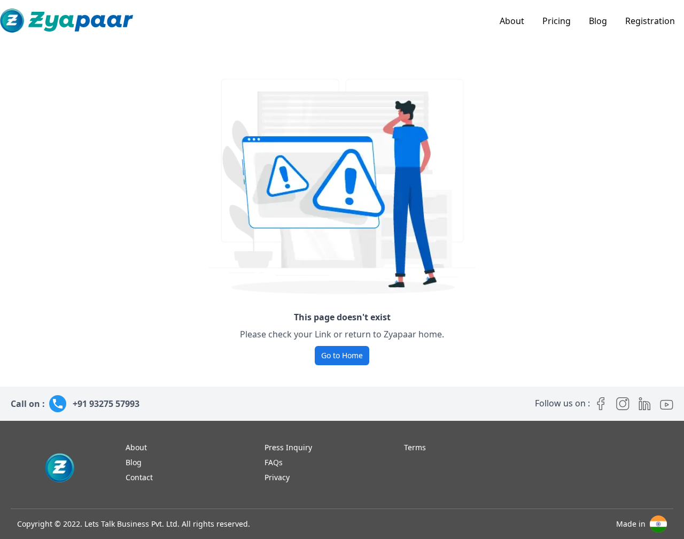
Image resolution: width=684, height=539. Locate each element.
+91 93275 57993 (106, 404)
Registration (650, 21)
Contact (139, 477)
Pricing (556, 21)
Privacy (277, 477)
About (512, 21)
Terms (415, 447)
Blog (598, 21)
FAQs (274, 462)
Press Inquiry (288, 447)
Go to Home (342, 355)
